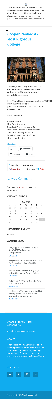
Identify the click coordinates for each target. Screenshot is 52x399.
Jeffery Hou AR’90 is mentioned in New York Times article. (25, 282)
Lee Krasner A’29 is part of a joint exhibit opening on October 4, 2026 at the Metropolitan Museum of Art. (25, 293)
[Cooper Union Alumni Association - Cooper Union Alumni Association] (26, 5)
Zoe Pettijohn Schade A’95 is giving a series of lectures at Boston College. (24, 271)
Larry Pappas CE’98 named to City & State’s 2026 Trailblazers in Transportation (23, 250)
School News (15, 169)
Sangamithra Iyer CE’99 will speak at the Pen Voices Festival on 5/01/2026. (25, 261)
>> (42, 202)
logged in (23, 187)
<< (10, 202)
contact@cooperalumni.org (24, 331)
